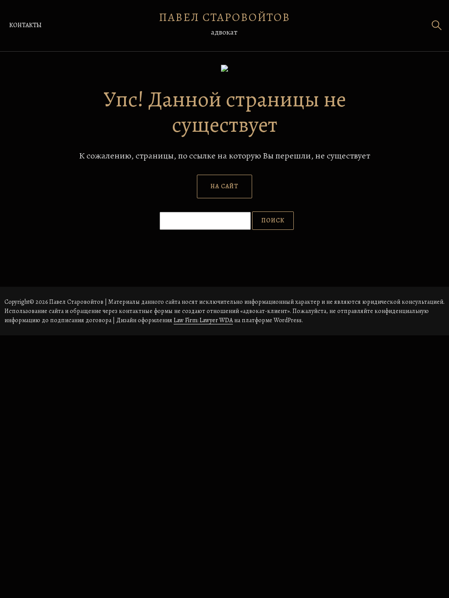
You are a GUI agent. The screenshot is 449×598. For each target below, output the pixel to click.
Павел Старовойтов (224, 17)
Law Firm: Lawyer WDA (203, 320)
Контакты (25, 25)
